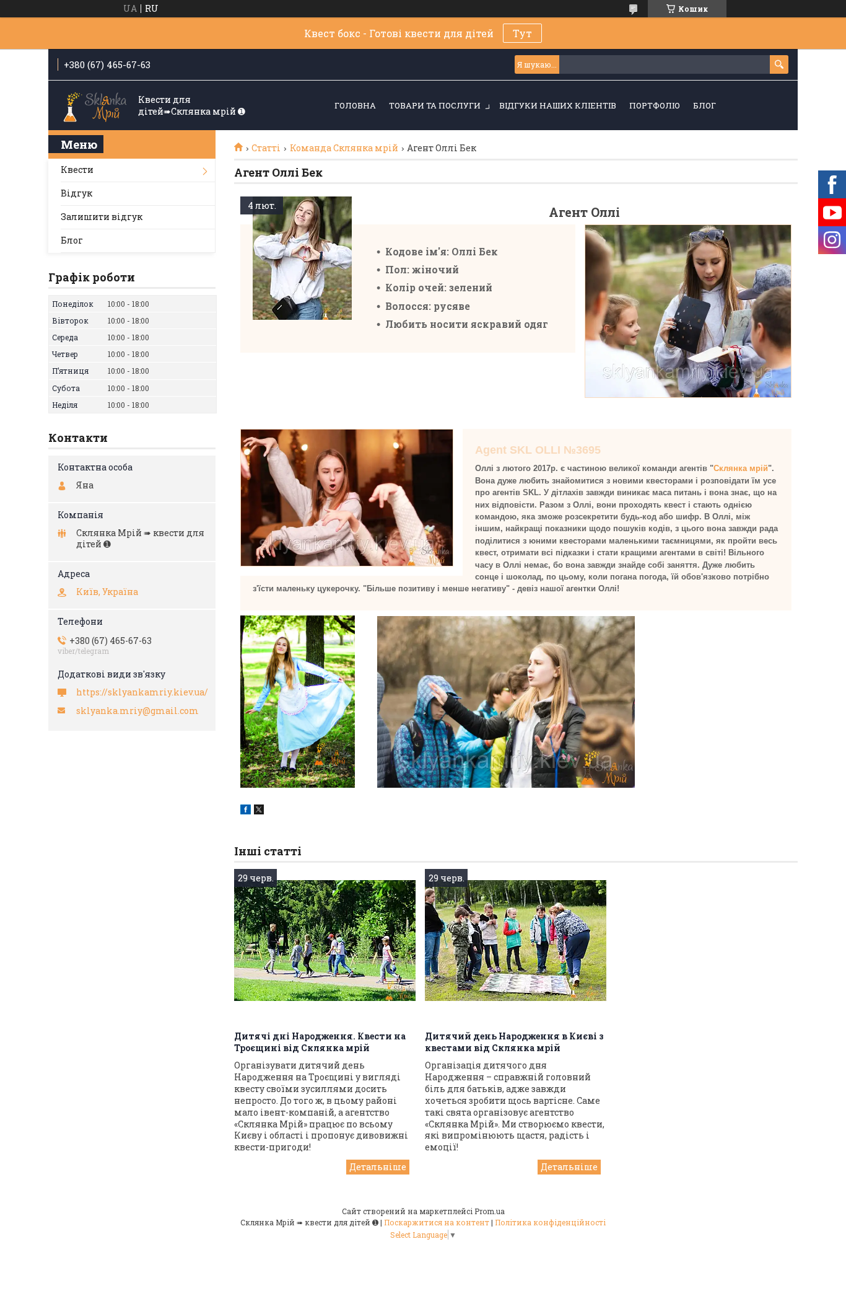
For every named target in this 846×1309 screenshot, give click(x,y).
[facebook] (245, 811)
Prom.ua (489, 1211)
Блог (704, 105)
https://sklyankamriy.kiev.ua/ (142, 692)
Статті (266, 148)
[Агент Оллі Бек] (302, 258)
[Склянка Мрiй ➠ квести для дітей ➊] (95, 106)
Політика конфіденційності (550, 1222)
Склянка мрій (740, 468)
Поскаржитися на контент (436, 1222)
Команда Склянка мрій (344, 148)
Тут (522, 33)
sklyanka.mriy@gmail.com (137, 710)
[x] (259, 811)
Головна (355, 105)
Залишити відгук (101, 217)
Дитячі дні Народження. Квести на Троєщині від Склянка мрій (320, 1042)
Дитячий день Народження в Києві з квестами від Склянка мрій (514, 1042)
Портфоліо (654, 105)
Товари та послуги (435, 105)
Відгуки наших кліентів (557, 105)
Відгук (76, 193)
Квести (77, 169)
